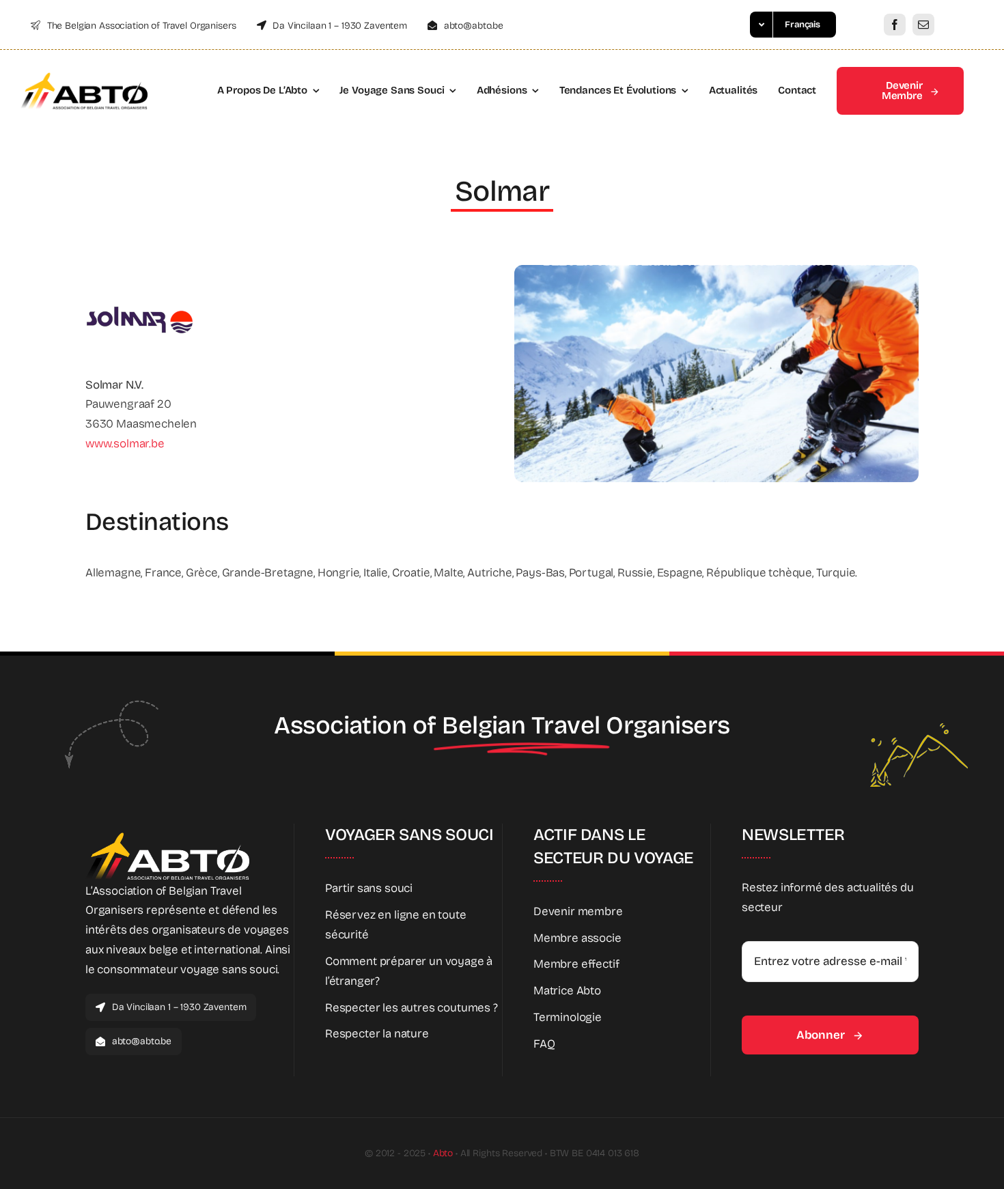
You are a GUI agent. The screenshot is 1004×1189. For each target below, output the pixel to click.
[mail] (923, 25)
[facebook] (895, 25)
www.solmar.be (125, 443)
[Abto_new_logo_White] (167, 836)
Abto (443, 1153)
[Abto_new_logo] (84, 77)
